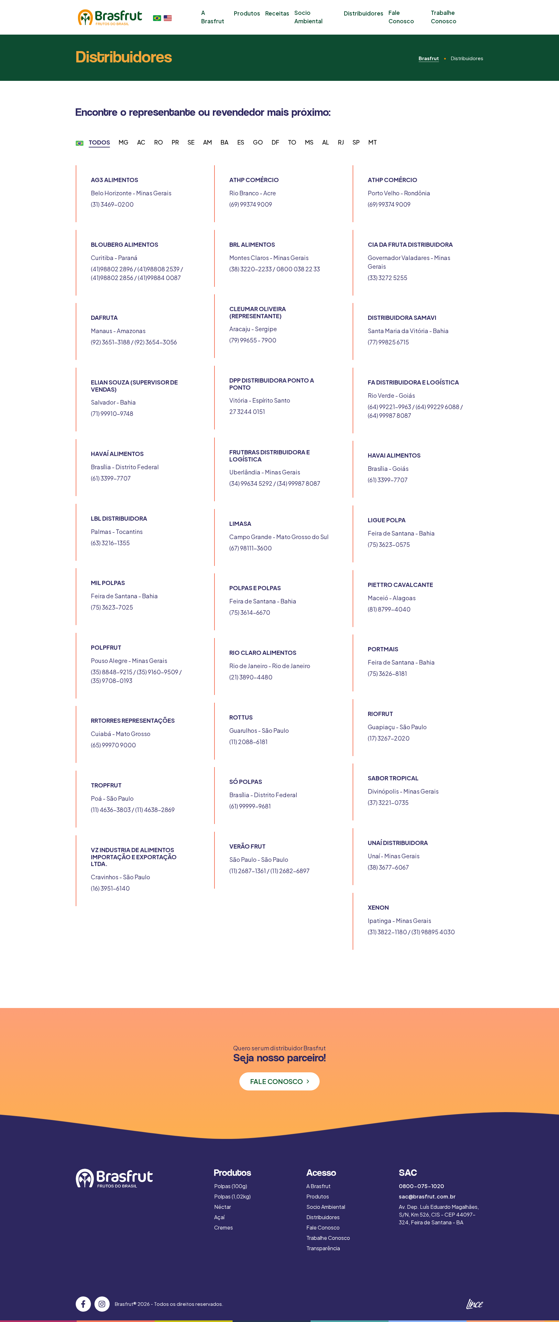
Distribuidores (363, 13)
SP (356, 142)
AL (325, 142)
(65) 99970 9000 (113, 745)
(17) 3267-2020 (389, 738)
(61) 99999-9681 (250, 806)
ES (240, 142)
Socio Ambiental (308, 17)
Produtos (247, 13)
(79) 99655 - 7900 (252, 340)
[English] (168, 17)
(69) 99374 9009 (250, 204)
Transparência (323, 1248)
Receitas (277, 13)
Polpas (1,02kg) (232, 1196)
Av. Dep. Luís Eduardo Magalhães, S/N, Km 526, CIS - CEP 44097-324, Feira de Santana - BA (439, 1214)
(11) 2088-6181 (248, 741)
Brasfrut (429, 58)
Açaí (219, 1217)
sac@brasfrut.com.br (427, 1196)
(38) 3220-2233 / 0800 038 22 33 (274, 269)
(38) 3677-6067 (388, 867)
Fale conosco (276, 1081)
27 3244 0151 (247, 412)
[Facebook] (83, 1304)
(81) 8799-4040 (389, 609)
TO (292, 142)
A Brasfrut (212, 17)
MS (309, 142)
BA (224, 142)
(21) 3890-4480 (250, 677)
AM (207, 142)
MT (372, 142)
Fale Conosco (401, 17)
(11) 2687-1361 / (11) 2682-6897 (269, 870)
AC (141, 142)
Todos (99, 142)
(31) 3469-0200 (112, 204)
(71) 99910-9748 (112, 413)
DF (275, 142)
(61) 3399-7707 (111, 478)
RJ (341, 142)
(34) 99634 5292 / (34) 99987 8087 (274, 483)
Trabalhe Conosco (443, 17)
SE (191, 142)
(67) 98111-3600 (250, 548)
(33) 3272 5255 (387, 277)
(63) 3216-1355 (110, 543)
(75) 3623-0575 (389, 544)
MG (123, 142)
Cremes (223, 1227)
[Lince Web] (474, 1304)
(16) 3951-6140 (110, 888)
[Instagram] (102, 1304)
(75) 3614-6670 (249, 612)
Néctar (222, 1206)
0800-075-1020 (421, 1186)
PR (175, 142)
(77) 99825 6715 (388, 342)
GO (258, 142)
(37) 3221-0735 (388, 802)
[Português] (157, 17)
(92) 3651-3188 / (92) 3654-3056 (134, 342)
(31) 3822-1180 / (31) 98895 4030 (411, 932)
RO (158, 142)
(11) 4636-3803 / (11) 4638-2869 (133, 809)
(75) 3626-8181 (387, 673)
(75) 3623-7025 (112, 607)
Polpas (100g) (230, 1186)
